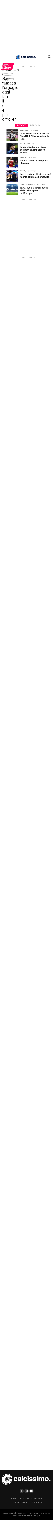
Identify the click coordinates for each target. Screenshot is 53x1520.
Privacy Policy (21, 1502)
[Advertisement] (26, 27)
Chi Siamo (24, 1499)
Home (13, 1499)
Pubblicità (37, 1502)
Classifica (37, 1499)
